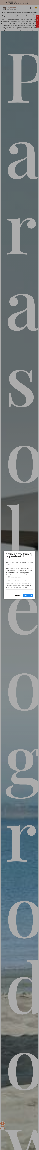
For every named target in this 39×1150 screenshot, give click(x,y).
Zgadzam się (28, 595)
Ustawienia (17, 595)
